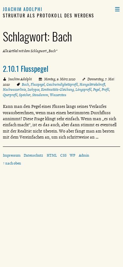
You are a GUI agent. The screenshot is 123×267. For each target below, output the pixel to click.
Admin (84, 155)
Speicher (25, 94)
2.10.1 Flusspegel (25, 68)
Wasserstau (58, 94)
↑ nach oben (12, 163)
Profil (105, 89)
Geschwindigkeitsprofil (62, 84)
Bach (25, 84)
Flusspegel (38, 84)
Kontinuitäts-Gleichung (57, 89)
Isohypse (33, 89)
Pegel (96, 89)
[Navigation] (117, 9)
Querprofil (10, 94)
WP (72, 155)
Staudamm (40, 94)
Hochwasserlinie (14, 89)
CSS (63, 155)
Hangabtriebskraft (92, 84)
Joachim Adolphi (23, 9)
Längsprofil (83, 89)
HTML (52, 155)
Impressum (11, 155)
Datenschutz (33, 155)
